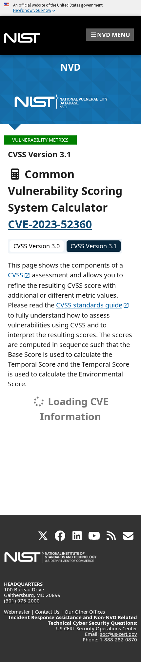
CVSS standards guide (89, 305)
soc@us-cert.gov (118, 634)
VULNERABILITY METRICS (40, 140)
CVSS (15, 274)
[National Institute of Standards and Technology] (51, 560)
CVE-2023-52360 (50, 224)
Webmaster (17, 611)
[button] (110, 34)
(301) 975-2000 (22, 600)
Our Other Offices (85, 611)
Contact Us (47, 611)
